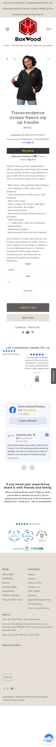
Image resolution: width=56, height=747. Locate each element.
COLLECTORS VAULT (12, 600)
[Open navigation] (7, 29)
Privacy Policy (35, 604)
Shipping (16, 135)
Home (6, 45)
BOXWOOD (8, 591)
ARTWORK (7, 574)
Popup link (33, 327)
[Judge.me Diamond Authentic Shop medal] (14, 536)
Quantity (28, 290)
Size (28, 276)
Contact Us (33, 587)
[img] (9, 351)
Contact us (20, 327)
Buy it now (28, 318)
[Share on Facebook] (23, 333)
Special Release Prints (39, 600)
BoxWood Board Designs (34, 697)
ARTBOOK (7, 578)
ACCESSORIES (9, 587)
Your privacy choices (38, 608)
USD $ (7, 677)
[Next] (14, 59)
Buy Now (28, 150)
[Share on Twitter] (28, 333)
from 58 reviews (11, 354)
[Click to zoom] (48, 59)
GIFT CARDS (34, 591)
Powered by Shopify (14, 700)
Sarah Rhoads (24, 434)
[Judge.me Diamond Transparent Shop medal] (28, 536)
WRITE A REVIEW (11, 595)
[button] (26, 386)
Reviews (32, 595)
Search (31, 574)
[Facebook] (4, 688)
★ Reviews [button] (53, 376)
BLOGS (6, 583)
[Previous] (7, 59)
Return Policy (35, 583)
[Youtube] (12, 688)
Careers (32, 578)
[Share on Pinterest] (32, 333)
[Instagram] (7, 688)
